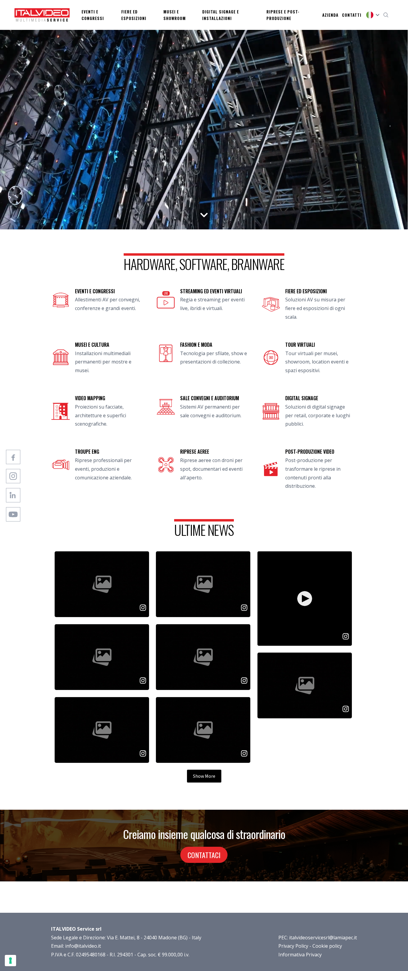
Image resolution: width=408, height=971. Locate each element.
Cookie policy (327, 946)
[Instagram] (13, 476)
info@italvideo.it (83, 946)
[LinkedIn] (13, 495)
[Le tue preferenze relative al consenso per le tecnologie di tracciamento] (10, 960)
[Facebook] (13, 457)
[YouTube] (13, 514)
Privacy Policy (293, 946)
